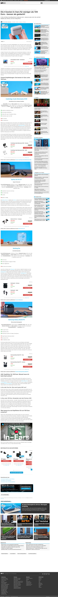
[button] (31, 469)
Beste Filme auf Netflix (17, 579)
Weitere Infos (27, 66)
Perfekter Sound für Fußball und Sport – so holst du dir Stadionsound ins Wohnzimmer (41, 153)
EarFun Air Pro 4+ (16, 179)
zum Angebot (28, 63)
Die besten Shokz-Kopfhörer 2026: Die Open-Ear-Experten (41, 156)
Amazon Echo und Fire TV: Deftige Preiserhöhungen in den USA (34, 546)
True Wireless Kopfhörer (32, 553)
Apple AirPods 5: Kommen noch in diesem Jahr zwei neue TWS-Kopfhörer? (36, 545)
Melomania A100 (22, 125)
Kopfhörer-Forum (28, 585)
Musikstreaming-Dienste (17, 588)
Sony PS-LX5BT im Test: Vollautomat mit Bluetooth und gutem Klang (10, 546)
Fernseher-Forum (28, 582)
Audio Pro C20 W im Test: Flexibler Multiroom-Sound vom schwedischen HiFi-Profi (12, 545)
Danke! (40, 580)
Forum (18, 0)
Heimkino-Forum (28, 583)
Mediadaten (2, 596)
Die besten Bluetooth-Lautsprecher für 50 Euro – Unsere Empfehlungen (41, 165)
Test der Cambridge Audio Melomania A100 (23, 159)
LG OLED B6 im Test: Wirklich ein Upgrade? (7, 548)
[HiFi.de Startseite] (3, 3)
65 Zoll (5, 579)
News (8, 0)
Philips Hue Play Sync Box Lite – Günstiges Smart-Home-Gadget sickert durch (36, 548)
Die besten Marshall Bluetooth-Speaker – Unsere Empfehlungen (42, 159)
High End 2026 (26, 0)
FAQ (27, 580)
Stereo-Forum (28, 581)
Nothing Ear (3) (23, 273)
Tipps (39, 586)
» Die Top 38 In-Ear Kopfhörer (17, 472)
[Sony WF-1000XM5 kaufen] (18, 454)
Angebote (40, 587)
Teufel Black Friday (4, 591)
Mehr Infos (2, 498)
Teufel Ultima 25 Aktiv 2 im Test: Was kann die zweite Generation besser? (11, 549)
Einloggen (27, 579)
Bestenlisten (4, 0)
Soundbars (2, 581)
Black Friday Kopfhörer (4, 587)
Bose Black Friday (3, 590)
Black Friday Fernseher (4, 586)
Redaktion (40, 578)
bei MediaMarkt (6, 460)
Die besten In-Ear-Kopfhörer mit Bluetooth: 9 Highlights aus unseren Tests (41, 167)
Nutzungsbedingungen (14, 596)
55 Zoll (2, 579)
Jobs (39, 581)
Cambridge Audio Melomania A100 (16, 99)
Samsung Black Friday (4, 592)
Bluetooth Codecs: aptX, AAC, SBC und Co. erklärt (41, 187)
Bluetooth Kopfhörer (4, 553)
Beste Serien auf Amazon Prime (18, 581)
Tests (1, 0)
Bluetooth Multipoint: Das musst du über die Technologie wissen (42, 193)
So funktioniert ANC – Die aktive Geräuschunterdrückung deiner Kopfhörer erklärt (40, 181)
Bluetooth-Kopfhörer (8, 383)
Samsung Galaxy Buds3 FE (16, 319)
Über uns (40, 579)
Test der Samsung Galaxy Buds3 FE (21, 371)
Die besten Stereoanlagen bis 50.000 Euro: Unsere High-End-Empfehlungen (41, 162)
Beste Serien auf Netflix (17, 578)
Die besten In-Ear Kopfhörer (6, 480)
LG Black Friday (3, 593)
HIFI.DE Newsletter (4, 484)
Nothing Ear (16, 248)
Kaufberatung (11, 0)
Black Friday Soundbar (4, 588)
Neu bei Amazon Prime (17, 583)
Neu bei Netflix (16, 580)
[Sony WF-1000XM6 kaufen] (6, 454)
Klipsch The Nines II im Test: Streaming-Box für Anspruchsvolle (9, 544)
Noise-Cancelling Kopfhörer (5, 584)
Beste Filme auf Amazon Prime (18, 582)
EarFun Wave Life (24, 380)
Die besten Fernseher (4, 578)
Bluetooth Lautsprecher (4, 585)
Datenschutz (7, 596)
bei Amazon (31, 464)
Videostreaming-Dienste (17, 587)
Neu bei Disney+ (16, 586)
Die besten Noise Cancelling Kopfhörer (8, 481)
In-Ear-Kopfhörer (4, 382)
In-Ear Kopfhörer (12, 553)
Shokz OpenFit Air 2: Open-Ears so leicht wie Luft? (33, 549)
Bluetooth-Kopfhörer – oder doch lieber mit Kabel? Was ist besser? (41, 178)
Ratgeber (15, 0)
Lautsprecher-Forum (29, 584)
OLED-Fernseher (3, 580)
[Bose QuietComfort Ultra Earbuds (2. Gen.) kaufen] (31, 454)
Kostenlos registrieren (29, 578)
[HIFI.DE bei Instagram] (46, 0)
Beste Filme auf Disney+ (17, 585)
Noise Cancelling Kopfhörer (22, 553)
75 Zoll (7, 579)
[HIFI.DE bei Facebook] (49, 0)
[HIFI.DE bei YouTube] (45, 0)
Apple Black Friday (4, 594)
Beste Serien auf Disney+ (17, 584)
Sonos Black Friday (4, 589)
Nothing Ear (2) (3, 271)
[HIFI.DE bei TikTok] (47, 0)
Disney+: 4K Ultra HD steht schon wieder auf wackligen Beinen (34, 544)
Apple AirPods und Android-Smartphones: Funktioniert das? (40, 190)
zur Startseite (5, 494)
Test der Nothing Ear (19, 299)
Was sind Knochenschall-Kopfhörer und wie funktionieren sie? (41, 184)
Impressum (47, 596)
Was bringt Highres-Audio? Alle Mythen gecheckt (41, 175)
